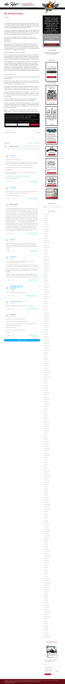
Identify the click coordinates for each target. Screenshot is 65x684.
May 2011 (46, 464)
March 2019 (46, 256)
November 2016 (47, 318)
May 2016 (46, 332)
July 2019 (45, 249)
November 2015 (47, 345)
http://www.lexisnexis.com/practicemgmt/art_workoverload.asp (18, 176)
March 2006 (46, 603)
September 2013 (47, 403)
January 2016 (46, 341)
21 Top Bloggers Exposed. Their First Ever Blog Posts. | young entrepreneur (16, 287)
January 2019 (46, 260)
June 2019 (46, 251)
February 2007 (46, 578)
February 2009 (46, 524)
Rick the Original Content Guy (16, 301)
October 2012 (46, 428)
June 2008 (46, 542)
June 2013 (46, 410)
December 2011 (47, 448)
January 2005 (46, 634)
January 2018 (46, 287)
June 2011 (46, 462)
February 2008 (46, 551)
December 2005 (47, 609)
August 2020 (46, 231)
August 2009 (46, 511)
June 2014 (46, 383)
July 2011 (45, 459)
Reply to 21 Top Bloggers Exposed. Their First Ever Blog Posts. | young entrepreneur (33, 295)
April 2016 (46, 334)
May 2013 (46, 412)
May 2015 (46, 359)
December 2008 (47, 529)
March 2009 (46, 522)
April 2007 (46, 573)
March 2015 (46, 363)
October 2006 (46, 587)
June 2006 (46, 596)
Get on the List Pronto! (52, 44)
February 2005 (46, 632)
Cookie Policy (11, 680)
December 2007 (47, 556)
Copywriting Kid (13, 256)
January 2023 (46, 227)
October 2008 (46, 533)
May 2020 (46, 233)
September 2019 (47, 247)
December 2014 (47, 370)
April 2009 (46, 520)
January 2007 (46, 580)
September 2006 (47, 589)
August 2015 (46, 352)
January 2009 (46, 526)
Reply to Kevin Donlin (34, 181)
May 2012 (46, 439)
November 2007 (47, 558)
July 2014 (45, 381)
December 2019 (47, 242)
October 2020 (46, 229)
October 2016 (46, 321)
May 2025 (46, 218)
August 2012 (46, 432)
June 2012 (46, 437)
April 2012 (46, 441)
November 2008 (47, 531)
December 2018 (47, 262)
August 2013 (46, 406)
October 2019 (46, 245)
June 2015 (46, 356)
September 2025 (47, 213)
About (8, 8)
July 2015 (45, 354)
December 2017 (47, 289)
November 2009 (47, 504)
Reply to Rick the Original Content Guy (33, 308)
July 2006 (45, 594)
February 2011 (46, 471)
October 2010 (46, 479)
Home (5, 8)
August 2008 (46, 538)
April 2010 (46, 493)
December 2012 (47, 424)
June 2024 (46, 222)
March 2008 (46, 549)
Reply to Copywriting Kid (33, 280)
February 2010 (46, 497)
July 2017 (45, 300)
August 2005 (46, 618)
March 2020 (46, 238)
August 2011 (46, 457)
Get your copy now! (48, 674)
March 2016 (46, 336)
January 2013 (46, 421)
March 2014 (46, 390)
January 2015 (46, 368)
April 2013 (46, 415)
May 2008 (46, 544)
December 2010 (47, 475)
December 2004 (47, 636)
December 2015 (47, 343)
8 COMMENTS (6, 17)
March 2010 (46, 495)
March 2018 (46, 283)
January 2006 (46, 607)
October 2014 (46, 374)
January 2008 (46, 553)
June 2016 (46, 330)
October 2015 (46, 347)
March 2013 (46, 417)
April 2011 (46, 466)
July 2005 (45, 620)
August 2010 (46, 484)
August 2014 (46, 379)
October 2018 (46, 267)
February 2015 (46, 365)
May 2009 (46, 518)
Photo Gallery (24, 8)
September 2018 (47, 269)
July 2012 (45, 435)
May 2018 (46, 278)
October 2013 (46, 401)
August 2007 (46, 565)
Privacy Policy (6, 680)
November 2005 (47, 612)
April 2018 (46, 280)
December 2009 (47, 502)
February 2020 (46, 240)
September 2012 (47, 430)
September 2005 (47, 616)
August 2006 (46, 591)
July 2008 (45, 540)
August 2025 (46, 215)
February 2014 (46, 392)
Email (46, 664)
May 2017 (46, 305)
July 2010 (45, 486)
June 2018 (46, 276)
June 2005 (46, 623)
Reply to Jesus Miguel (33, 335)
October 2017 (46, 294)
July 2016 (45, 327)
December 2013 (47, 397)
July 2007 (45, 567)
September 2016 (47, 323)
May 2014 (46, 385)
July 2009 (45, 513)
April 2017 (46, 307)
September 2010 (47, 482)
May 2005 (46, 625)
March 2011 (46, 468)
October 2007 (46, 560)
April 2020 (46, 236)
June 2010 (46, 488)
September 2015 (47, 350)
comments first (36, 143)
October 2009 (46, 506)
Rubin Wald (12, 239)
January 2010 (46, 500)
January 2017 (46, 314)
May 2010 (46, 491)
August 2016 (46, 325)
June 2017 (46, 303)
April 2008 (46, 547)
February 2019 (46, 258)
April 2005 (46, 627)
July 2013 (45, 408)
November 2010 (47, 477)
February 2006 (46, 605)
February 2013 (46, 419)
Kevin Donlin (12, 155)
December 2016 (47, 316)
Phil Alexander (13, 187)
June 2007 (46, 569)
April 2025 (46, 220)
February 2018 (46, 285)
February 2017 (46, 312)
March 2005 (46, 629)
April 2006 (46, 600)
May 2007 (46, 571)
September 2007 (47, 562)
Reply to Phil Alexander (33, 198)
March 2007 (46, 576)
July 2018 (45, 274)
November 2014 (47, 372)
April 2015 (46, 361)
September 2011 (47, 455)
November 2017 (47, 292)
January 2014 (46, 394)
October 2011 (46, 453)
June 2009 (46, 515)
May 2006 (46, 598)
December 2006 (47, 582)
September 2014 (47, 377)
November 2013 (47, 399)
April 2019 (46, 253)
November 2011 (47, 450)
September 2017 (47, 296)
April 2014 (46, 388)
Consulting (13, 8)
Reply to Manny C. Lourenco (33, 233)
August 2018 (46, 271)
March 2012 (46, 444)
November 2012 (47, 426)
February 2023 (46, 224)
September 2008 (47, 535)
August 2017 (46, 298)
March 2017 (46, 309)
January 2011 (46, 473)
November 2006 (47, 585)
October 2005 (46, 614)
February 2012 (46, 446)
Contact (18, 8)
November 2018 (47, 265)
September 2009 (47, 509)
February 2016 (46, 339)
